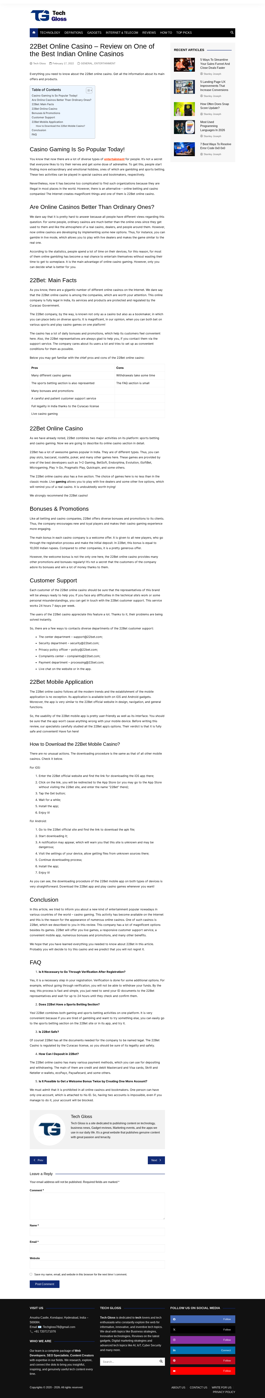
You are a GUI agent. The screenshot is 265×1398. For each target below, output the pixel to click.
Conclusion (39, 130)
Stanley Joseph (212, 73)
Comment (37, 1190)
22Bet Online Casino (44, 108)
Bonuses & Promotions (46, 113)
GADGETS (94, 32)
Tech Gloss (39, 63)
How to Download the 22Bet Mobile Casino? (60, 125)
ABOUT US (178, 1387)
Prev (40, 1160)
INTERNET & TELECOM (122, 32)
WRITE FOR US (221, 1387)
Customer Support (43, 117)
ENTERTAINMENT (105, 63)
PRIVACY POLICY (224, 1392)
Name (34, 1225)
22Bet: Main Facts (43, 104)
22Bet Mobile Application (47, 121)
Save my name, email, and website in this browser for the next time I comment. (80, 1274)
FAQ (34, 134)
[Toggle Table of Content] (87, 90)
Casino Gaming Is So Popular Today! (54, 95)
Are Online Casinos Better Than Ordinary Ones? (61, 99)
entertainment (114, 159)
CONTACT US (198, 1387)
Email (34, 1241)
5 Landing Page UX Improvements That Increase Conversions (214, 85)
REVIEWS (149, 32)
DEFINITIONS (74, 32)
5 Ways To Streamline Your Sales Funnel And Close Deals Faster (215, 63)
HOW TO (166, 32)
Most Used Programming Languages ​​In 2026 (212, 126)
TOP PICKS (184, 32)
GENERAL (87, 63)
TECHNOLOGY (50, 32)
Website (35, 1258)
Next (154, 1160)
